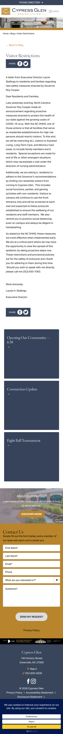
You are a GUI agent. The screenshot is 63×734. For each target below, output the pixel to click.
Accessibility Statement (39, 692)
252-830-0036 (33, 673)
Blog (13, 33)
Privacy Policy (31, 630)
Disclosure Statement (29, 696)
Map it (33, 668)
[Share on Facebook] (19, 63)
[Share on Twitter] (25, 63)
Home (5, 33)
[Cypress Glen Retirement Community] (23, 11)
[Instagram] (33, 682)
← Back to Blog (14, 45)
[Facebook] (28, 682)
